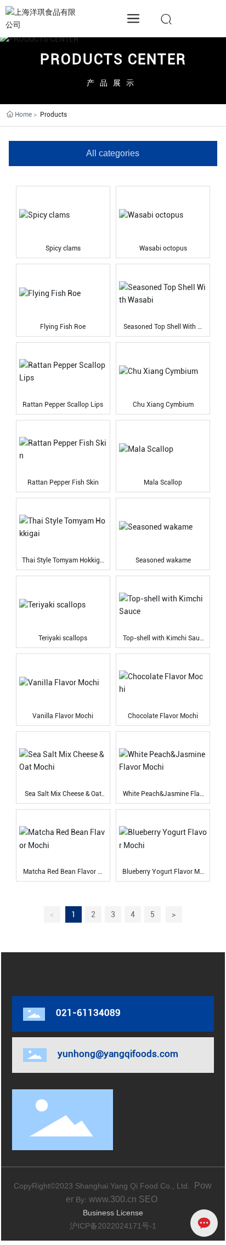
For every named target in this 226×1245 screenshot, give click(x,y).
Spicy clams (63, 248)
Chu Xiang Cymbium (163, 404)
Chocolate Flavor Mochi (163, 716)
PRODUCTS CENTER (113, 59)
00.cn (126, 1199)
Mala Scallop (163, 482)
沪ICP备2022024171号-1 (113, 1225)
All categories (112, 153)
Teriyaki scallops (62, 638)
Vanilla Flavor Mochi (62, 716)
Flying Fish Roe (63, 327)
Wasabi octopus (163, 248)
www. (99, 1199)
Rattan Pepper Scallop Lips (62, 404)
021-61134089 (88, 1012)
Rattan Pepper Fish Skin (63, 482)
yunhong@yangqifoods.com (118, 1053)
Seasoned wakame (163, 560)
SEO (149, 1199)
